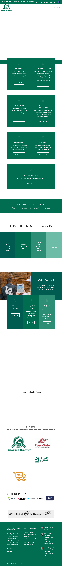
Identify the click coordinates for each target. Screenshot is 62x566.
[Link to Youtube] (59, 7)
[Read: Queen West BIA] (42, 527)
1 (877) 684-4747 (50, 2)
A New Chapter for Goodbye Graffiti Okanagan (49, 549)
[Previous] (9, 356)
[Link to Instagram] (55, 7)
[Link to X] (57, 7)
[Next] (52, 356)
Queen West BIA (48, 527)
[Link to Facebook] (52, 7)
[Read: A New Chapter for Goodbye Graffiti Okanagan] (42, 548)
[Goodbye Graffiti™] (7, 7)
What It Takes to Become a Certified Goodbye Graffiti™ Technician (49, 537)
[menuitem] (3, 1)
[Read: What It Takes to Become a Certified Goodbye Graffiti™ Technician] (42, 534)
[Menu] (47, 7)
